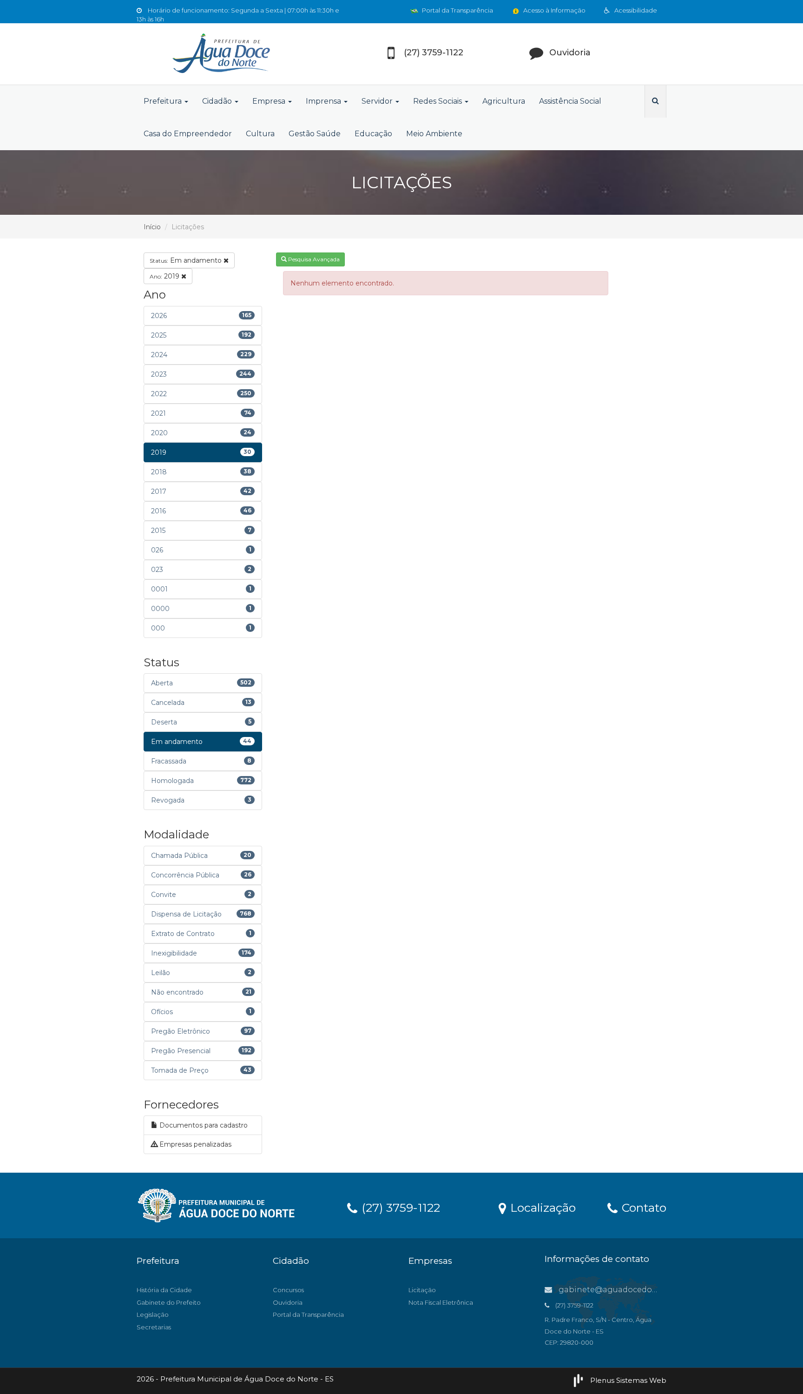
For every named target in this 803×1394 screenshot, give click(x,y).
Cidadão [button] (218, 101)
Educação (373, 133)
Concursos (288, 1290)
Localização (541, 1207)
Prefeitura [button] (164, 101)
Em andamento (187, 260)
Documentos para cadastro (203, 1125)
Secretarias (154, 1327)
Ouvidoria (288, 1302)
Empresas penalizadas (194, 1144)
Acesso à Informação (554, 10)
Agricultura (503, 101)
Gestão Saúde (315, 133)
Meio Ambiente (434, 133)
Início (152, 227)
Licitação (422, 1290)
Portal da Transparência (457, 10)
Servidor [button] (378, 101)
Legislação (153, 1314)
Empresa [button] (269, 101)
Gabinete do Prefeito (169, 1302)
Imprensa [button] (324, 101)
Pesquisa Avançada (313, 259)
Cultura (260, 133)
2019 (165, 276)
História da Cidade (164, 1290)
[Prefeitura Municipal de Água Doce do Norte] (220, 54)
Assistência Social (570, 101)
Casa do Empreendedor (188, 133)
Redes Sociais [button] (438, 101)
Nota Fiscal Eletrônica (440, 1302)
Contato (642, 1207)
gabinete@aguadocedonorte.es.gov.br (633, 1289)
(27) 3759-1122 (399, 1207)
